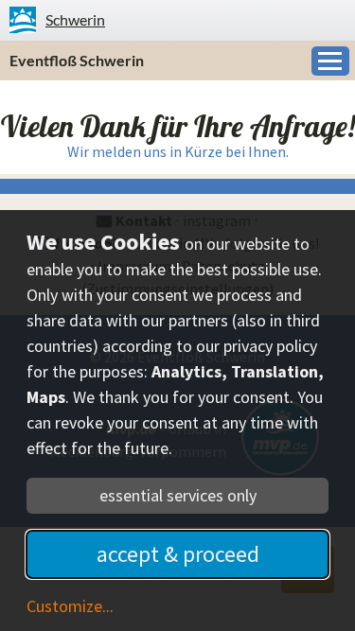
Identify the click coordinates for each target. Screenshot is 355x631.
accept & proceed (178, 554)
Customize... (70, 606)
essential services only (178, 495)
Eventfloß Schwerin (76, 60)
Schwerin (75, 19)
